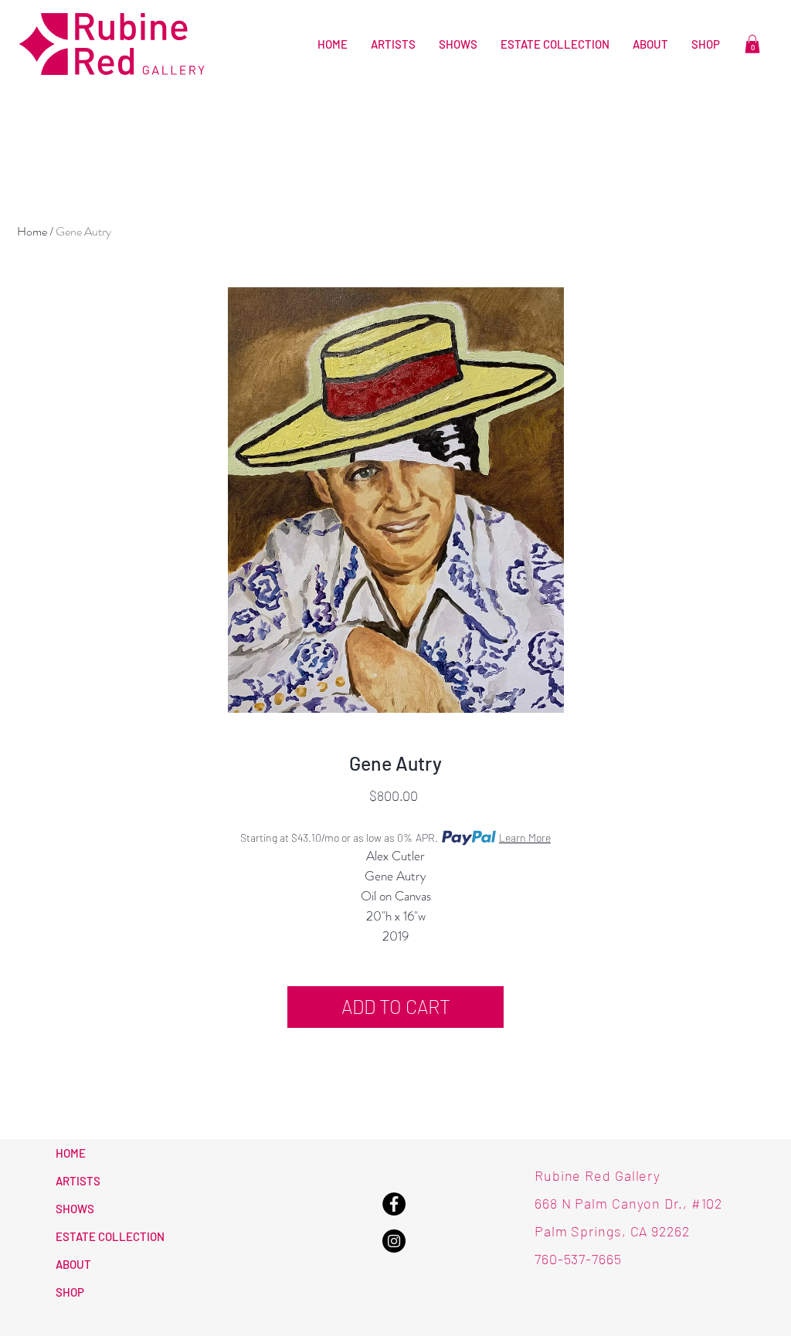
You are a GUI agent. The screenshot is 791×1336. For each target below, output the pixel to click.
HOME (71, 1153)
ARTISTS (78, 1181)
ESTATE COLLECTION (110, 1236)
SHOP (70, 1292)
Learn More (525, 837)
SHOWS (75, 1209)
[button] (752, 44)
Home (32, 231)
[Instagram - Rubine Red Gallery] (394, 1241)
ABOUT (73, 1264)
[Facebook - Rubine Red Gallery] (394, 1204)
